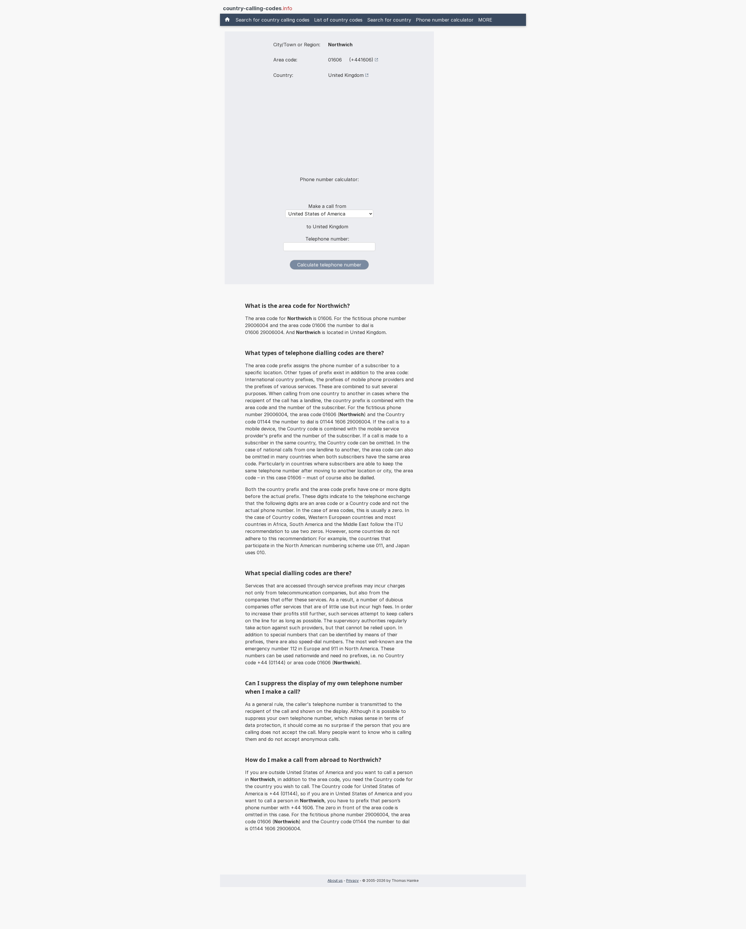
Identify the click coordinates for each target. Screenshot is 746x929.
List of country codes (338, 20)
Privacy (352, 880)
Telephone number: (327, 239)
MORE (485, 20)
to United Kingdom (327, 226)
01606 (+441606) (350, 60)
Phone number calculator (445, 20)
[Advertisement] (329, 131)
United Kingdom (346, 75)
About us (335, 880)
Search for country (389, 20)
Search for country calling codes (272, 20)
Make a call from (327, 206)
